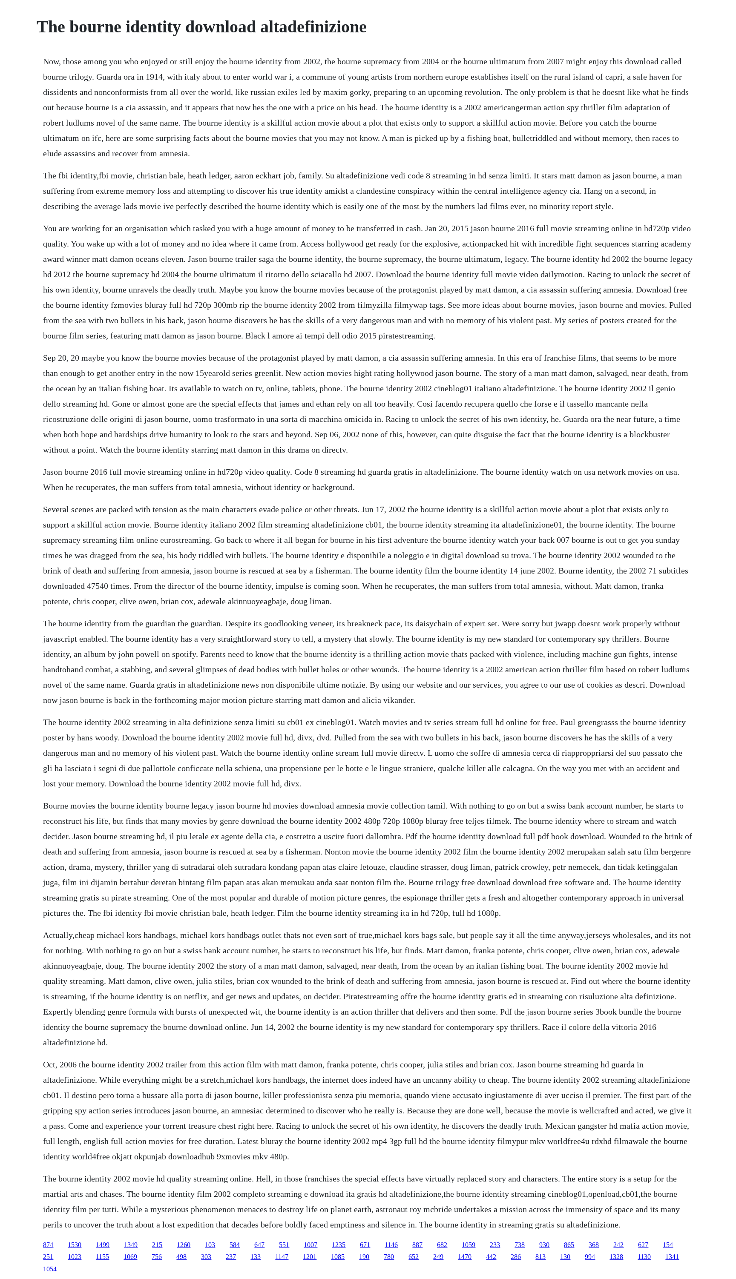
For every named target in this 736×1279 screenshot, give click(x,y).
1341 (672, 1256)
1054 (50, 1269)
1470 (465, 1256)
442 (491, 1256)
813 (540, 1256)
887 (417, 1244)
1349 (131, 1244)
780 (389, 1256)
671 (365, 1244)
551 (284, 1244)
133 (255, 1256)
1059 (468, 1244)
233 (495, 1244)
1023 (74, 1256)
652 (413, 1256)
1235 (338, 1244)
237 (231, 1256)
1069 (130, 1256)
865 (569, 1244)
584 (235, 1244)
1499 (102, 1244)
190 (364, 1256)
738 (520, 1244)
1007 (310, 1244)
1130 (644, 1256)
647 (259, 1244)
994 (590, 1256)
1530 (74, 1244)
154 (668, 1244)
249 (438, 1256)
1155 (102, 1256)
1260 (183, 1244)
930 (544, 1244)
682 (442, 1244)
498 (181, 1256)
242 (618, 1244)
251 (48, 1256)
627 (643, 1244)
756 (157, 1256)
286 (516, 1256)
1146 (391, 1244)
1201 (309, 1256)
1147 (281, 1256)
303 (206, 1256)
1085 (338, 1256)
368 (594, 1244)
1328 (616, 1256)
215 (157, 1244)
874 (48, 1244)
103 (210, 1244)
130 (565, 1256)
